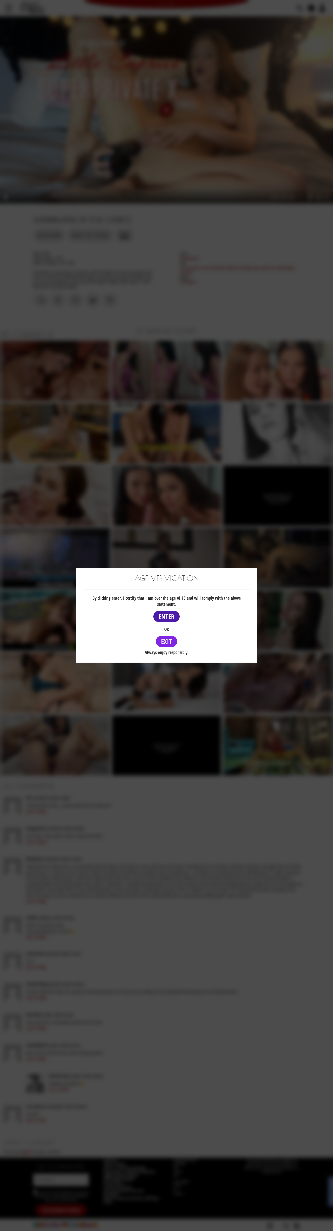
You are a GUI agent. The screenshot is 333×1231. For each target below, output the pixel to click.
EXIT (166, 641)
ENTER (166, 616)
